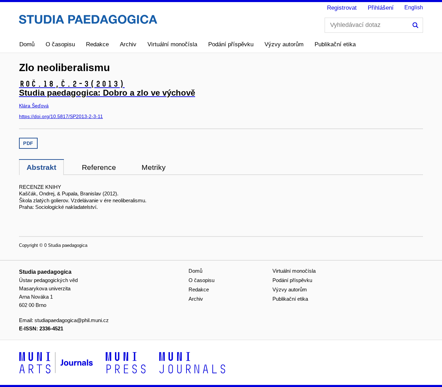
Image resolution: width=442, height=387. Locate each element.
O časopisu (60, 44)
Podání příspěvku (230, 44)
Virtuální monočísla (172, 44)
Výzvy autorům (284, 44)
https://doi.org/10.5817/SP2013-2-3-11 (61, 116)
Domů (27, 44)
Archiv (128, 44)
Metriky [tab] (154, 167)
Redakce (97, 44)
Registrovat (342, 7)
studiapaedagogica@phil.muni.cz (72, 320)
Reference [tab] (99, 167)
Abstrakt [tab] (41, 167)
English (413, 7)
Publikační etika (335, 44)
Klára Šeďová (34, 105)
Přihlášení (381, 7)
